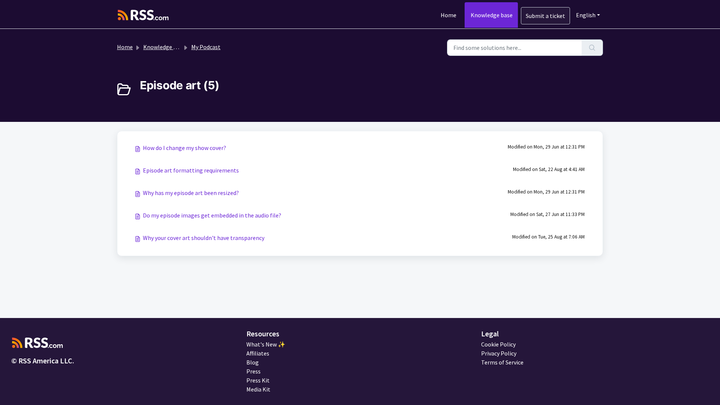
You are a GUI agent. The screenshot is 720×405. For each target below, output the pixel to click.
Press (253, 371)
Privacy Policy (498, 353)
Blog (252, 362)
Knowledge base (492, 15)
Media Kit (258, 389)
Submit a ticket (545, 16)
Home (448, 15)
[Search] (592, 47)
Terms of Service (502, 362)
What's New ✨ (265, 344)
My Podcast (205, 47)
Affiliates (257, 353)
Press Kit (258, 380)
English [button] (586, 15)
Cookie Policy (498, 344)
